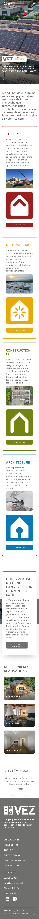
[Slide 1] (12, 807)
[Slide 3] (16, 807)
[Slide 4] (18, 807)
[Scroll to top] (34, 914)
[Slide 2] (14, 807)
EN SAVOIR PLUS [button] (19, 225)
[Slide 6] (23, 807)
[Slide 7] (25, 807)
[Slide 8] (27, 807)
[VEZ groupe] (9, 3)
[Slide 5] (21, 807)
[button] (34, 3)
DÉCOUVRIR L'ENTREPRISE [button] (16, 645)
